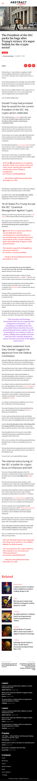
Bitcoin (29, 410)
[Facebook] (25, 65)
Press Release (5, 740)
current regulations (29, 386)
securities (12, 398)
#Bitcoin (6, 553)
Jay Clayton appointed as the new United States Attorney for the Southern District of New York (27, 666)
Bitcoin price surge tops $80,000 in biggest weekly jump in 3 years (24, 603)
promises (17, 117)
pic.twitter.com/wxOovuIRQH (14, 252)
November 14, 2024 (10, 180)
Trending (5, 52)
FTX (26, 277)
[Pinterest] (33, 65)
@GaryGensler (8, 244)
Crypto (15, 598)
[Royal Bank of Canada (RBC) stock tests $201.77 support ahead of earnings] (7, 631)
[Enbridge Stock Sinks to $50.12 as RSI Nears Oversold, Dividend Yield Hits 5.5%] (7, 645)
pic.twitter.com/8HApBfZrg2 (14, 174)
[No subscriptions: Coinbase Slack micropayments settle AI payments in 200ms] (7, 616)
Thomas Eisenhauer (8, 56)
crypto (30, 476)
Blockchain (5, 750)
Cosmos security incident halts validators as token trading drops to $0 (24, 589)
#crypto (21, 239)
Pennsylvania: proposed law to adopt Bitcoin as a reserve (9, 665)
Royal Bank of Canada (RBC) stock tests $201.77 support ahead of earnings (24, 631)
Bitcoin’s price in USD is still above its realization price (18, 743)
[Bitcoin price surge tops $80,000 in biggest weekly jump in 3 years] (7, 602)
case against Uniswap (19, 498)
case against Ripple (24, 145)
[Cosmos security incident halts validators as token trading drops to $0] (7, 588)
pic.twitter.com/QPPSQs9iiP (14, 555)
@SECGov (12, 233)
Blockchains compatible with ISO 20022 (14, 748)
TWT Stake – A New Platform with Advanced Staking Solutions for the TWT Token (17, 736)
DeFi (26, 494)
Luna (20, 277)
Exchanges (14, 287)
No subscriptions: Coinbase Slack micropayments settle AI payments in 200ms (17, 700)
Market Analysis (18, 584)
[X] (29, 65)
